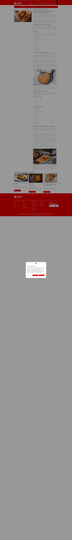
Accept (42, 275)
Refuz (35, 275)
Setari (28, 275)
